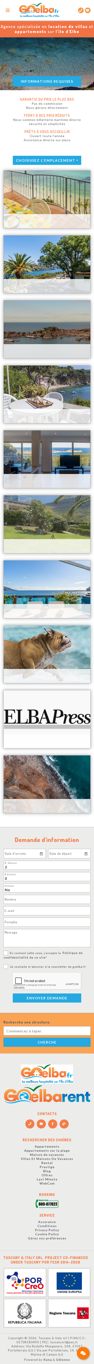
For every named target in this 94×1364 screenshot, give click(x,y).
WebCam (47, 1183)
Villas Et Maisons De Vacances (47, 1159)
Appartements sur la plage (47, 1150)
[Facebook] (52, 1124)
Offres (47, 1175)
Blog (47, 1171)
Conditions (47, 1226)
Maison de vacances (47, 1155)
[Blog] (64, 1124)
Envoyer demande (47, 998)
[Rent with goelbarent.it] (47, 1094)
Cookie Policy (47, 1234)
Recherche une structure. (27, 1022)
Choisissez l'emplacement (45, 160)
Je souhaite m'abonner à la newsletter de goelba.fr (48, 966)
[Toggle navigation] (8, 10)
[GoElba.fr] (47, 1074)
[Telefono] (30, 1124)
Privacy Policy (47, 1230)
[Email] (88, 10)
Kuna (48, 1359)
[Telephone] (81, 10)
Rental (47, 1163)
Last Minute (47, 1179)
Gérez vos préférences (47, 1238)
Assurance (47, 1222)
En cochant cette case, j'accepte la (43, 955)
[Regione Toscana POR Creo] (25, 1282)
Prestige (47, 1167)
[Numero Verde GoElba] (47, 1204)
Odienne (63, 1359)
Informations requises (47, 81)
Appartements (47, 1146)
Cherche (47, 1042)
